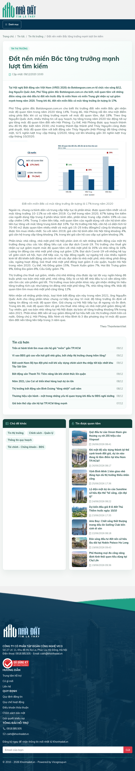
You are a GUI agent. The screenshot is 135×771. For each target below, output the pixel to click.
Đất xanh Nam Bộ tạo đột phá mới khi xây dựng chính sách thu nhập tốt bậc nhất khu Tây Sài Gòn (62, 364)
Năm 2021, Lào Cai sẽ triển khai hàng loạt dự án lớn (43, 381)
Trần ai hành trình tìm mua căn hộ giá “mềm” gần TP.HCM (46, 348)
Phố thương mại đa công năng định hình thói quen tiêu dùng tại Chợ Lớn (108, 556)
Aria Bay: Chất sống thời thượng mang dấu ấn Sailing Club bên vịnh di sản (108, 525)
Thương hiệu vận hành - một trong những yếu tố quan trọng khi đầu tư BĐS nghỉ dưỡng (63, 396)
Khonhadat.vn (27, 762)
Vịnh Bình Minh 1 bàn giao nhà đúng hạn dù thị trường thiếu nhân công (109, 475)
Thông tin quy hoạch (20, 440)
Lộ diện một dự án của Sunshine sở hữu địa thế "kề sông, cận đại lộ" (108, 493)
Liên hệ (7, 686)
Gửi (128, 750)
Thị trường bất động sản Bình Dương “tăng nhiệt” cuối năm (46, 388)
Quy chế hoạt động (13, 702)
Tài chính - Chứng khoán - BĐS (26, 447)
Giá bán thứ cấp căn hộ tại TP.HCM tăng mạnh (39, 403)
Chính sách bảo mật (14, 713)
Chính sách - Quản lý (41, 433)
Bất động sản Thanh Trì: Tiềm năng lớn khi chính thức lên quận (49, 374)
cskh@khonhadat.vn (51, 653)
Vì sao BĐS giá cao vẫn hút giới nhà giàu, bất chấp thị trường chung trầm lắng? (59, 355)
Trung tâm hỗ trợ (12, 675)
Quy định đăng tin (12, 696)
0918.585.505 (14, 728)
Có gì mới (8, 681)
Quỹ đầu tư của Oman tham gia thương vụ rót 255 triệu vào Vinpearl (108, 436)
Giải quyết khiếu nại (14, 718)
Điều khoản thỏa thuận (15, 707)
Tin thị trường (16, 433)
